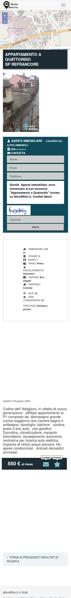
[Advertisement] (35, 363)
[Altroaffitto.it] (10, 5)
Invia (35, 227)
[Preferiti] (57, 464)
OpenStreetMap (57, 49)
